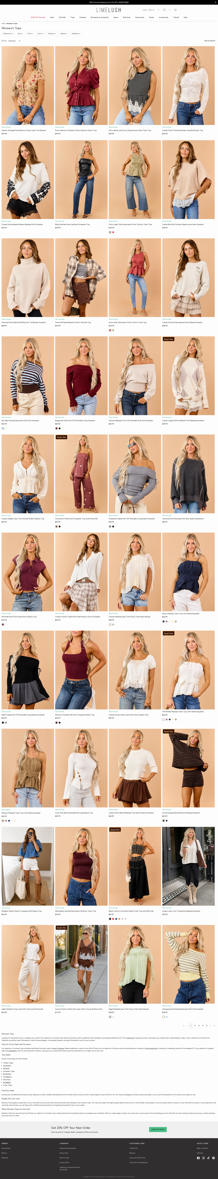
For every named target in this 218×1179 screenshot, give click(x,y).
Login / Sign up (148, 10)
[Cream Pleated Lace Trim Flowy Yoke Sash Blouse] (135, 572)
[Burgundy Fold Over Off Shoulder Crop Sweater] (81, 375)
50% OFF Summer (38, 17)
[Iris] (122, 918)
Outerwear (139, 17)
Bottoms (126, 17)
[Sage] (113, 624)
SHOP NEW (124, 2)
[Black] (59, 428)
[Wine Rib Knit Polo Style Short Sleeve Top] (28, 572)
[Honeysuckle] (6, 428)
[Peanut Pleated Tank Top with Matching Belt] (28, 768)
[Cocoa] (163, 820)
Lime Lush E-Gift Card (137, 1158)
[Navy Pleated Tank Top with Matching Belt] (188, 572)
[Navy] (163, 621)
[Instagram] (204, 1158)
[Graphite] (110, 526)
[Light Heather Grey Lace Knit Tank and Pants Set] (28, 964)
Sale (185, 17)
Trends (176, 17)
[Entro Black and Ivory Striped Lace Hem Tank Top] (135, 85)
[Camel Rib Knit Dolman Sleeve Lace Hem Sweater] (188, 179)
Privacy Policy (64, 1162)
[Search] (164, 10)
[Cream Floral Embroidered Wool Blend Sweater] (188, 277)
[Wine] (3, 624)
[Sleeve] (67, 34)
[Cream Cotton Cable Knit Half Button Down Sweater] (81, 572)
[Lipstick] (113, 918)
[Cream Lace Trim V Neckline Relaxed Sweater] (188, 866)
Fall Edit (62, 17)
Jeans (115, 17)
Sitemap (200, 1153)
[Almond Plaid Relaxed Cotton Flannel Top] (81, 277)
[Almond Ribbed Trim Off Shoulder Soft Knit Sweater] (135, 375)
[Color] (43, 34)
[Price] (32, 34)
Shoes (151, 17)
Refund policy (130, 1176)
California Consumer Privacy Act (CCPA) (70, 1168)
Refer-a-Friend (202, 1148)
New (52, 17)
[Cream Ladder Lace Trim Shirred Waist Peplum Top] (28, 473)
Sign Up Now (158, 1129)
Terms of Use (64, 1158)
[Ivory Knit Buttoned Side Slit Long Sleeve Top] (81, 768)
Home (3, 23)
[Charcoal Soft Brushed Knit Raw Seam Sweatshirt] (188, 473)
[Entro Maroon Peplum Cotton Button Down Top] (81, 85)
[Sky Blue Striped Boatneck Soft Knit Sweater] (28, 375)
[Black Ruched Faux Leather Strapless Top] (81, 179)
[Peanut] (176, 621)
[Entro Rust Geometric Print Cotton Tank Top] (135, 277)
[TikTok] (209, 1158)
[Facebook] (199, 1158)
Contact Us (133, 1148)
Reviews (132, 1153)
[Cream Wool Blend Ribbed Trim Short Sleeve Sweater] (135, 768)
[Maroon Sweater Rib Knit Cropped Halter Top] (81, 670)
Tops (72, 17)
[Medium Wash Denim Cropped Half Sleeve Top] (28, 866)
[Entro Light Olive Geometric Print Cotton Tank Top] (135, 179)
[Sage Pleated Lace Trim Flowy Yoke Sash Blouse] (135, 964)
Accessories (163, 17)
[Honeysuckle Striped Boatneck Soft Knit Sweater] (188, 964)
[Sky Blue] (3, 428)
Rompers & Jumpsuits (100, 17)
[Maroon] (56, 722)
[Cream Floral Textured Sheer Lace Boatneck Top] (188, 85)
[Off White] (169, 621)
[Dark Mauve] (166, 621)
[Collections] (12, 34)
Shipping (5, 1158)
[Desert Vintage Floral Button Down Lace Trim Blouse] (28, 85)
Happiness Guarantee (68, 1148)
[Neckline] (79, 34)
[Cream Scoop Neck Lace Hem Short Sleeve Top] (135, 670)
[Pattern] (55, 34)
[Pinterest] (214, 1158)
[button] (27, 122)
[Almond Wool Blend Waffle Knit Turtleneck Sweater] (28, 277)
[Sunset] (119, 918)
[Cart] (175, 10)
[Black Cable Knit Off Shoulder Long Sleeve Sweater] (28, 670)
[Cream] (62, 428)
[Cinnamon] (56, 526)
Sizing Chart (64, 1153)
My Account (6, 1148)
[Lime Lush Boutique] (109, 10)
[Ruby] (113, 232)
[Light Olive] (110, 232)
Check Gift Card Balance (138, 1162)
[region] (109, 2)
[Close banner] (215, 2)
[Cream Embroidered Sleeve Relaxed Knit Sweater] (28, 179)
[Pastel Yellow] (172, 621)
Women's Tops (12, 23)
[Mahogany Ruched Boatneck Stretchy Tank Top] (81, 866)
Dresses (82, 17)
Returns (4, 1153)
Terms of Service (121, 1176)
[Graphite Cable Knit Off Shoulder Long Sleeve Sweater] (135, 473)
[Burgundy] (56, 428)
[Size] (22, 34)
